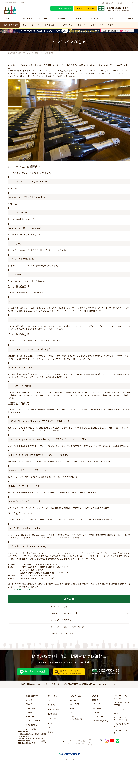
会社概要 (95, 696)
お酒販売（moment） (126, 3)
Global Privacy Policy (100, 721)
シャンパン (36, 25)
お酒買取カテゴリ (10, 25)
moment (73, 708)
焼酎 (102, 25)
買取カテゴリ (52, 696)
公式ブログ (96, 704)
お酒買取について (32, 696)
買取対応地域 (30, 708)
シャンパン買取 (32, 53)
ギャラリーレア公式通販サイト (121, 732)
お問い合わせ (96, 708)
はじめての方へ (26, 18)
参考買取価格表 (31, 725)
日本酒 (93, 25)
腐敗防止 (117, 713)
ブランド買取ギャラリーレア (121, 725)
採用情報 (95, 700)
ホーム (8, 18)
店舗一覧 (129, 18)
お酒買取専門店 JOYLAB (16, 53)
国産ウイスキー (67, 25)
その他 (110, 25)
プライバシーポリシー (100, 717)
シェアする (14, 589)
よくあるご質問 (112, 18)
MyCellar (73, 712)
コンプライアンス (120, 709)
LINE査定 (73, 700)
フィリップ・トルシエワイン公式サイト (78, 718)
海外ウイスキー (51, 25)
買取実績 (94, 18)
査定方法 (43, 18)
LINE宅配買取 (75, 704)
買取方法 (77, 18)
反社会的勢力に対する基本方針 (121, 703)
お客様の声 (30, 717)
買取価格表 (60, 18)
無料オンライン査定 (86, 8)
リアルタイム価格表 (33, 721)
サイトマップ (96, 712)
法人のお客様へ (107, 3)
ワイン (25, 25)
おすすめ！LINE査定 (62, 8)
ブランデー (82, 25)
